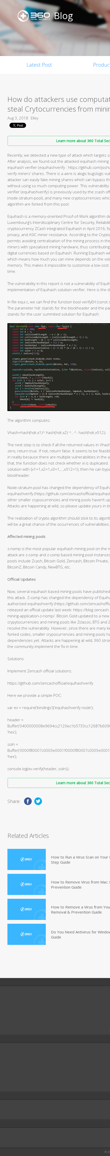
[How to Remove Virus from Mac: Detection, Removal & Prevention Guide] (26, 884)
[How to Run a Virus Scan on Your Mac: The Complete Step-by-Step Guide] (26, 859)
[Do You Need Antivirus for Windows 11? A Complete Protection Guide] (26, 934)
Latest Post (39, 64)
